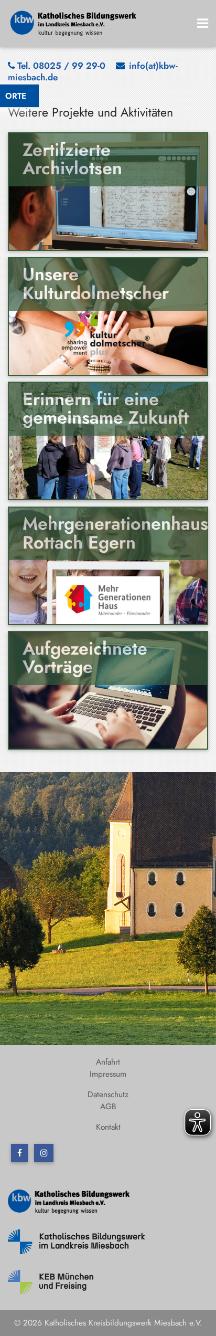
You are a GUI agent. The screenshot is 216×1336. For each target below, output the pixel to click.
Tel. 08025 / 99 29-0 (61, 65)
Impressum (108, 1074)
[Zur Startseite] (73, 22)
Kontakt (108, 1127)
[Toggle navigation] (203, 23)
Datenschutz (108, 1094)
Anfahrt (108, 1062)
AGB (108, 1106)
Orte (15, 96)
